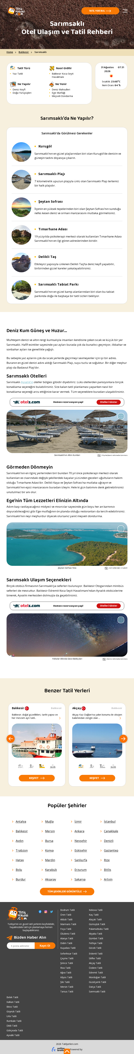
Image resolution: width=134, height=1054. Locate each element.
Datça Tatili (95, 986)
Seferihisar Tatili (68, 953)
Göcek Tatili (95, 947)
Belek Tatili (12, 997)
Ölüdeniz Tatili (67, 933)
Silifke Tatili (95, 958)
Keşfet (33, 778)
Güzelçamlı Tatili (97, 982)
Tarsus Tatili (66, 991)
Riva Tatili (65, 967)
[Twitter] (51, 911)
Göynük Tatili (13, 1011)
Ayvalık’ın (27, 382)
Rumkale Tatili (14, 1020)
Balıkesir (24, 52)
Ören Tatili (65, 914)
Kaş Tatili (94, 914)
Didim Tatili (66, 943)
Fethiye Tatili (95, 943)
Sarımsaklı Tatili (97, 991)
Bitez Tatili (12, 1006)
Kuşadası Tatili (67, 947)
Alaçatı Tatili (95, 919)
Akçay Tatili (95, 963)
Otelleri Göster (108, 402)
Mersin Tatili (66, 986)
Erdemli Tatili (95, 953)
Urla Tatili (12, 1016)
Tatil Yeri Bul (97, 11)
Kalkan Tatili (13, 1001)
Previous (10, 739)
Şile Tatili (65, 982)
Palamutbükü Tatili (99, 928)
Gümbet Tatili (96, 938)
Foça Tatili (65, 928)
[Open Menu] (125, 10)
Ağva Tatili (65, 972)
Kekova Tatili (95, 909)
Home (10, 52)
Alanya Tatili (66, 938)
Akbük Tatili (66, 919)
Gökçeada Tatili (15, 1030)
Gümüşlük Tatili (97, 924)
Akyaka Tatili (95, 933)
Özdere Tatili (95, 967)
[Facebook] (40, 911)
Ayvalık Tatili (13, 1035)
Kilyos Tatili (66, 977)
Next (123, 739)
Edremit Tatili (96, 972)
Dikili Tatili (12, 1025)
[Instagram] (45, 911)
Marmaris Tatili (68, 924)
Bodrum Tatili (67, 909)
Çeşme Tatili (66, 958)
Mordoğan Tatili (97, 977)
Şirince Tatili (66, 963)
